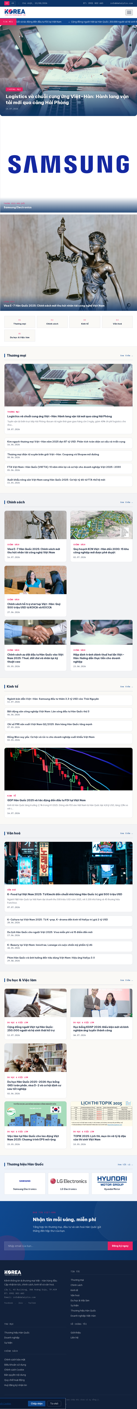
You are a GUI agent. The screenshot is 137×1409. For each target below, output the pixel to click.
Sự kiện (75, 1305)
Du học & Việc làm (80, 1300)
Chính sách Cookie (14, 1369)
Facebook (8, 1303)
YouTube (32, 1303)
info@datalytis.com (121, 3)
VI (7, 3)
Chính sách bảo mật (14, 1359)
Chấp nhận (36, 1403)
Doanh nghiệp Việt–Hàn (83, 1315)
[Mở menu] (129, 12)
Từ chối (54, 1403)
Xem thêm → (126, 355)
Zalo (20, 1303)
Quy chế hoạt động (14, 1380)
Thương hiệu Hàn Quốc (83, 1310)
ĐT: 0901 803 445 (93, 3)
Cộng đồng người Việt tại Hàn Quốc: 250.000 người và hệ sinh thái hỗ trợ (54, 21)
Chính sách (76, 1285)
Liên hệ (74, 1337)
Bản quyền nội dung (15, 1374)
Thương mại (77, 1279)
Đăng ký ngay (120, 1245)
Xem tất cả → (125, 1164)
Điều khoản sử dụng (15, 1364)
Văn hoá (75, 1295)
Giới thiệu (76, 1332)
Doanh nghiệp (11, 1337)
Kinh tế (74, 1290)
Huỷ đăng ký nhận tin (15, 1385)
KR (13, 3)
